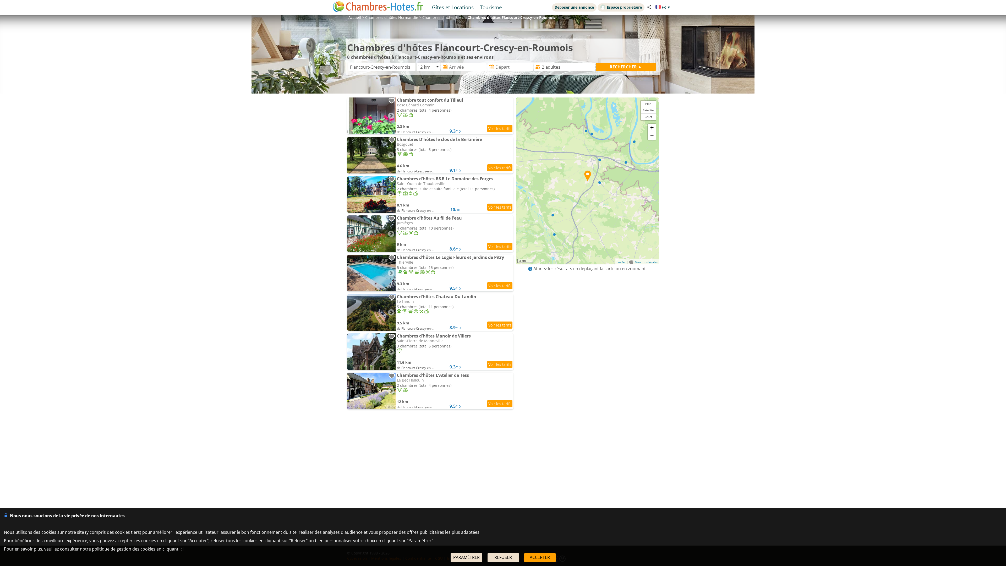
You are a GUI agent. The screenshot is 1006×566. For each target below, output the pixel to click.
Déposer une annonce (574, 7)
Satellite (648, 110)
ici (181, 549)
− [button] (652, 136)
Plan (648, 104)
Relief (648, 117)
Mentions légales (646, 262)
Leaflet (621, 262)
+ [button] (652, 127)
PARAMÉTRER (466, 557)
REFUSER (503, 557)
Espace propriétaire (624, 7)
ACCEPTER (540, 557)
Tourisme (491, 7)
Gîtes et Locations (453, 7)
